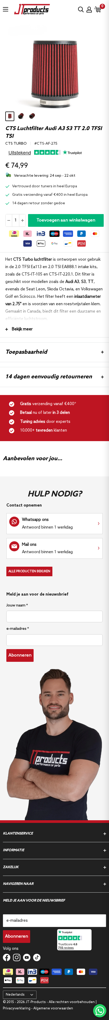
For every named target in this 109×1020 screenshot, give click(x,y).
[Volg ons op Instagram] (16, 957)
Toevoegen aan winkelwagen (66, 220)
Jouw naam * (17, 605)
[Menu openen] (5, 9)
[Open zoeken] (81, 9)
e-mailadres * (17, 629)
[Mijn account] (89, 9)
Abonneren (19, 655)
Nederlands (15, 995)
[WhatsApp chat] (99, 1010)
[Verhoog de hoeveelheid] (22, 220)
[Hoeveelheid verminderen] (9, 220)
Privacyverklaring (17, 1008)
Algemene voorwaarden (53, 1008)
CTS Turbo (16, 143)
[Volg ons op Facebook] (6, 957)
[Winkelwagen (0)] (97, 9)
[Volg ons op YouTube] (26, 957)
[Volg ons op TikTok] (36, 957)
